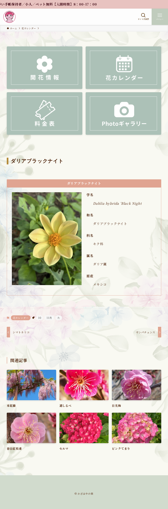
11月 (49, 317)
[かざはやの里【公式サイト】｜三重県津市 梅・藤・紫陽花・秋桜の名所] (9, 17)
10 (39, 317)
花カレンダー (21, 317)
